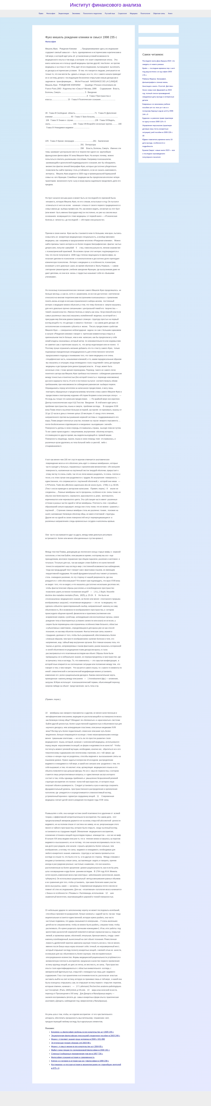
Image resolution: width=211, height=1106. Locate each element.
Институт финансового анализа (105, 5)
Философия (50, 42)
